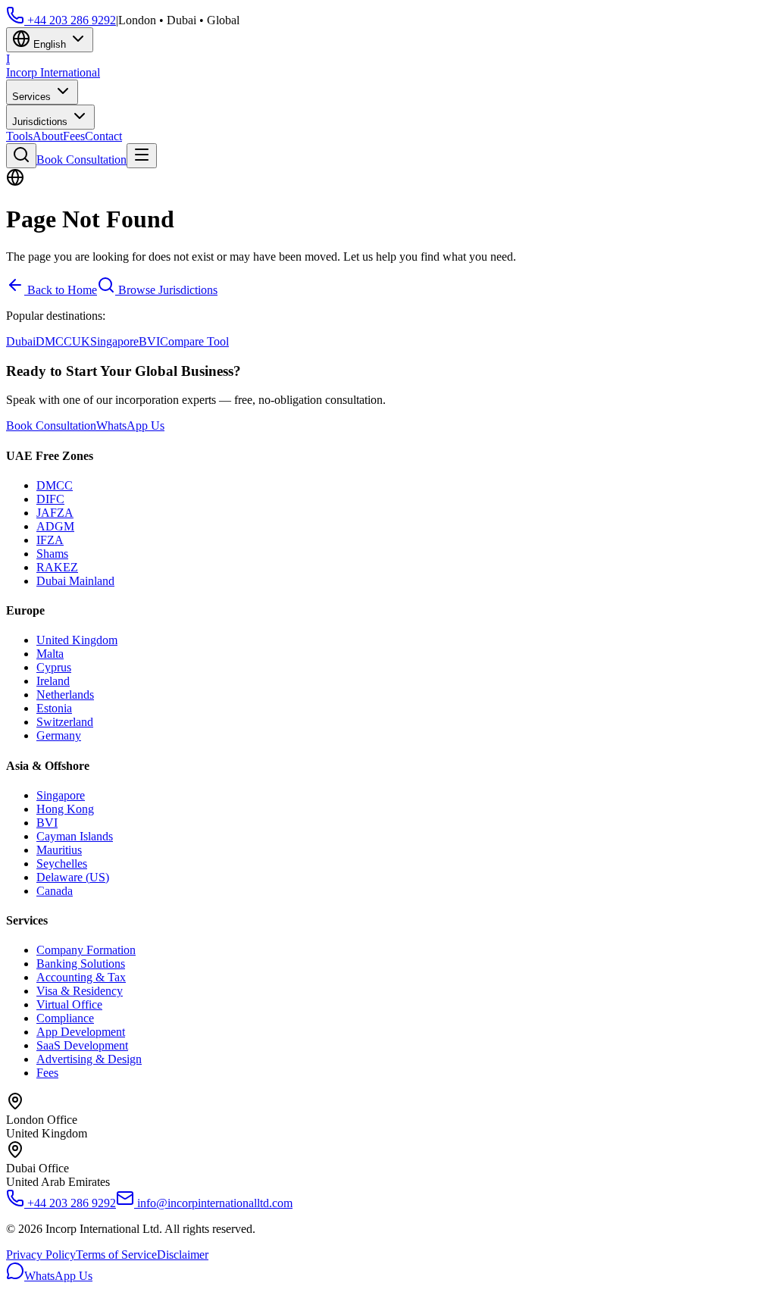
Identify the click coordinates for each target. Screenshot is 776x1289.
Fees (74, 136)
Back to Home (60, 289)
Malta (50, 653)
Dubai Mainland (75, 580)
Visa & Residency (79, 990)
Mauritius (59, 849)
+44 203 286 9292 (70, 20)
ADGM (55, 526)
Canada (54, 890)
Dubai (21, 341)
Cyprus (53, 667)
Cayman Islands (74, 836)
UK (81, 341)
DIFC (50, 499)
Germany (58, 735)
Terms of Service (116, 1254)
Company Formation (86, 949)
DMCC (54, 341)
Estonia (54, 708)
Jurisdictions (41, 121)
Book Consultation (81, 159)
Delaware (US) (72, 877)
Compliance (65, 1018)
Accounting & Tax (81, 977)
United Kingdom (76, 640)
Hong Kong (65, 808)
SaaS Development (82, 1045)
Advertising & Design (89, 1059)
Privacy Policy (41, 1254)
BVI (149, 341)
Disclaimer (182, 1254)
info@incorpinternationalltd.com (213, 1203)
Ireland (53, 680)
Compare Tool (194, 341)
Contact (103, 136)
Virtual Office (69, 1004)
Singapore (114, 341)
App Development (80, 1031)
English (49, 44)
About (48, 136)
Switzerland (64, 721)
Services (33, 96)
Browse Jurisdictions (166, 289)
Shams (52, 553)
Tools (19, 136)
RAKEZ (57, 567)
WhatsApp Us (130, 425)
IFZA (50, 539)
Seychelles (61, 863)
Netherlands (65, 694)
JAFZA (55, 512)
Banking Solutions (80, 963)
